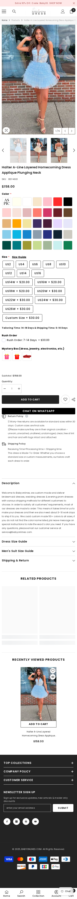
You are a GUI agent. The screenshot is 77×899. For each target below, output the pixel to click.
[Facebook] (7, 821)
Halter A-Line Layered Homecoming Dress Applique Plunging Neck (38, 734)
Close (74, 3)
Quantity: (7, 381)
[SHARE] (72, 399)
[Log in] (63, 11)
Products (15, 20)
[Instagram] (16, 821)
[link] (20, 637)
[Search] (14, 11)
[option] (38, 79)
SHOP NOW (55, 3)
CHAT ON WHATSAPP (39, 411)
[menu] (4, 11)
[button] (65, 131)
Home (4, 20)
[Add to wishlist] (65, 399)
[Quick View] (53, 677)
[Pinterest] (26, 821)
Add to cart (30, 399)
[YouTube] (35, 821)
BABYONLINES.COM (31, 849)
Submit (63, 808)
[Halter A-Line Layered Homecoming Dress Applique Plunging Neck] (38, 694)
